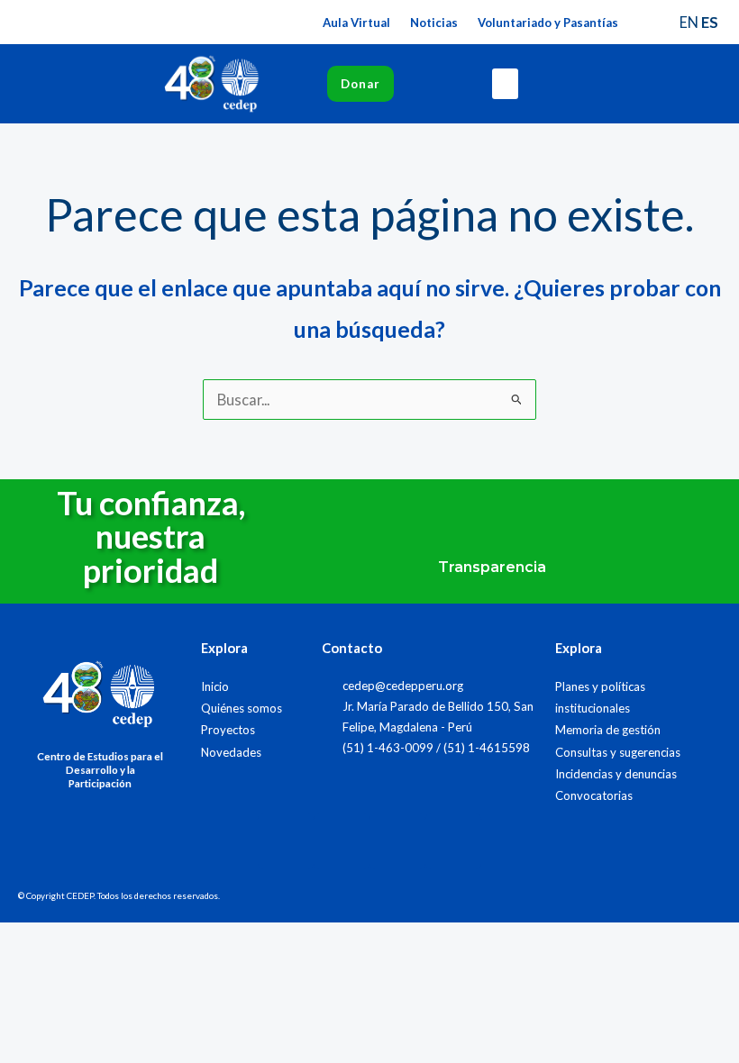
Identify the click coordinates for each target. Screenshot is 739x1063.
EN (689, 22)
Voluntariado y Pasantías (548, 22)
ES (709, 22)
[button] (505, 84)
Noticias (434, 22)
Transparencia (492, 567)
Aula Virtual (356, 22)
